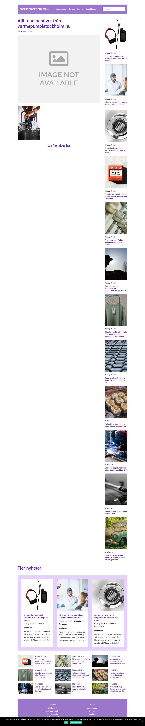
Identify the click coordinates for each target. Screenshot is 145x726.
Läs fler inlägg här (58, 145)
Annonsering (61, 9)
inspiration (27, 628)
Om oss (72, 9)
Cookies (80, 9)
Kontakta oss (91, 9)
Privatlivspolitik (76, 723)
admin (41, 624)
